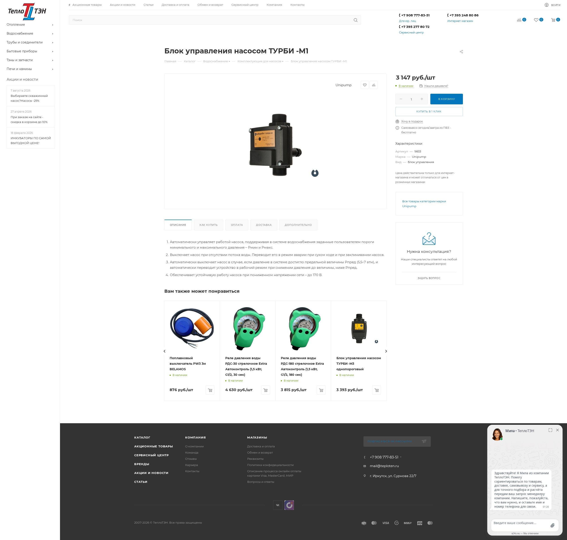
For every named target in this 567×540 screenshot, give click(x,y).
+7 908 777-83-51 (415, 15)
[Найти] (355, 20)
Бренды (141, 464)
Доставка (264, 224)
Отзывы (191, 458)
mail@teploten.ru (384, 466)
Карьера (191, 465)
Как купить (209, 224)
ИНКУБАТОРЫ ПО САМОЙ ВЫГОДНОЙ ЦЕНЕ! (31, 140)
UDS (289, 505)
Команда (191, 452)
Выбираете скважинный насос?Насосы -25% (29, 98)
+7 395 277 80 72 (415, 27)
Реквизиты (255, 458)
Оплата (237, 224)
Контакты (192, 471)
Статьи (141, 481)
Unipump (343, 85)
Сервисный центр (411, 32)
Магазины (257, 437)
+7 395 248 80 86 (464, 15)
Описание (178, 224)
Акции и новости (151, 473)
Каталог (142, 437)
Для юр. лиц (407, 21)
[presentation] (164, 351)
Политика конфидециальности (270, 465)
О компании (194, 446)
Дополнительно (298, 224)
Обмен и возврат (260, 452)
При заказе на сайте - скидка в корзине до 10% (29, 119)
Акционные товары (153, 446)
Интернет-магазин (460, 21)
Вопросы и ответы (260, 481)
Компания (195, 437)
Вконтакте (278, 505)
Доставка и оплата (261, 446)
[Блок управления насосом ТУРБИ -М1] (275, 144)
